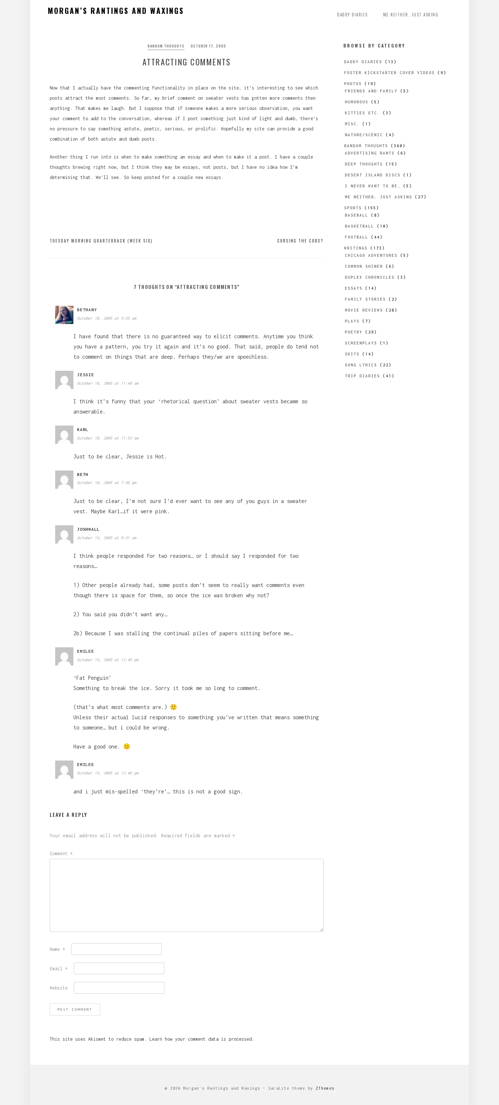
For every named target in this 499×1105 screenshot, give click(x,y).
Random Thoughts (166, 46)
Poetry (353, 332)
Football (356, 237)
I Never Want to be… (372, 186)
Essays (353, 288)
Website (59, 988)
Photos (353, 83)
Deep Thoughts (364, 164)
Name (57, 949)
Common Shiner (364, 266)
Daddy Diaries (352, 15)
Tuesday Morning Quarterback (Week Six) (101, 241)
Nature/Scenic (364, 135)
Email (59, 968)
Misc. (352, 124)
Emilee (85, 651)
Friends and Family (371, 91)
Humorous (356, 102)
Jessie (85, 374)
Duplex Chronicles (370, 277)
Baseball (356, 215)
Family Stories (365, 299)
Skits (352, 354)
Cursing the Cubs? (300, 241)
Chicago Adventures (371, 255)
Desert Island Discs (372, 175)
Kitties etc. (362, 113)
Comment (61, 853)
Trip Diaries (362, 376)
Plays (352, 321)
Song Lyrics (361, 365)
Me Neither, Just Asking (411, 15)
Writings (355, 248)
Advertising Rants (370, 153)
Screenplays (361, 343)
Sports (353, 208)
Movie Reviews (364, 310)
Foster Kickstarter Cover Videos (389, 73)
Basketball (359, 226)
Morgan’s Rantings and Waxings (116, 10)
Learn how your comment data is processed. (201, 1039)
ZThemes (325, 1088)
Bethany (87, 309)
